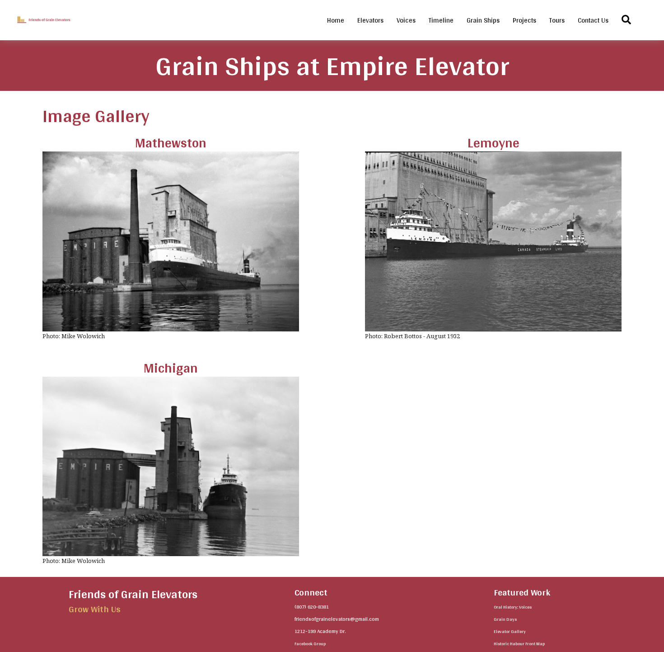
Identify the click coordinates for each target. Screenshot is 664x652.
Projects (524, 20)
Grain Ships (483, 20)
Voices (406, 20)
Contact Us (593, 20)
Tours (557, 20)
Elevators (370, 20)
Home (335, 20)
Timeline (441, 20)
